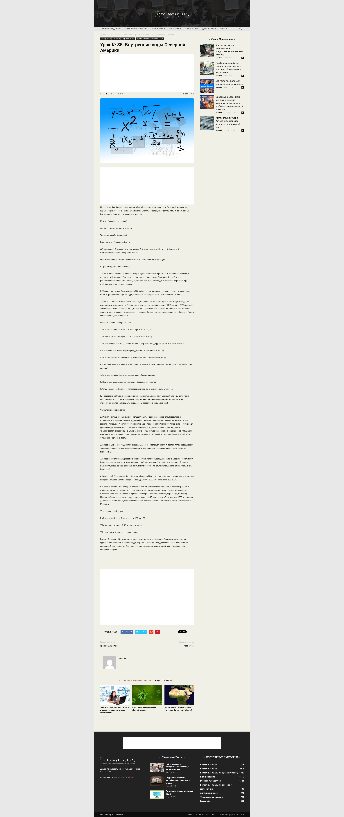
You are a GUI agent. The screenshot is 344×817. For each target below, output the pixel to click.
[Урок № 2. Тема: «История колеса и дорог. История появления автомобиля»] (115, 695)
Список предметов (111, 29)
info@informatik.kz (126, 777)
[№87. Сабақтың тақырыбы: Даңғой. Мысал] (147, 695)
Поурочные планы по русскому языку (219, 772)
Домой (103, 35)
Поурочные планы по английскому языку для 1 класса (178, 780)
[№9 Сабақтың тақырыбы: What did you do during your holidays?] (179, 695)
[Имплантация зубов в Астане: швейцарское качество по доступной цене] (207, 123)
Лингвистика (191, 29)
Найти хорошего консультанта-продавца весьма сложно (177, 767)
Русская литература (210, 781)
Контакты (199, 814)
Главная (190, 814)
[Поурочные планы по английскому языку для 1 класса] (157, 781)
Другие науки (209, 29)
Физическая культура (211, 797)
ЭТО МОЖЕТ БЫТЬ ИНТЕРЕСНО (135, 680)
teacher (106, 94)
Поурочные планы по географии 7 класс (150, 38)
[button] (240, 29)
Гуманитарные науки (136, 29)
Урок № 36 (189, 646)
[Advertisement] (147, 73)
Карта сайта (210, 814)
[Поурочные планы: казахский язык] (157, 794)
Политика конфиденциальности (231, 814)
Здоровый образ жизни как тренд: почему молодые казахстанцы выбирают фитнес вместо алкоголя (229, 103)
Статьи (223, 29)
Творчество (175, 29)
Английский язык (209, 793)
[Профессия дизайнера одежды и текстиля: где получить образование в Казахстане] (207, 68)
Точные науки (157, 29)
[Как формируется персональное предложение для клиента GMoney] (207, 50)
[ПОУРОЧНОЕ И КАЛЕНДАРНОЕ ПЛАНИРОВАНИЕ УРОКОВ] (172, 14)
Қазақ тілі (205, 801)
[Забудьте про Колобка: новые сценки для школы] (207, 86)
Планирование (114, 35)
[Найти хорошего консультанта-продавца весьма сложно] (157, 767)
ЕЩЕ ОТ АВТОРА (163, 680)
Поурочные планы (128, 38)
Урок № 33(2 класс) (109, 646)
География (127, 35)
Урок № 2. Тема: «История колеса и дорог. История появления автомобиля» (114, 710)
